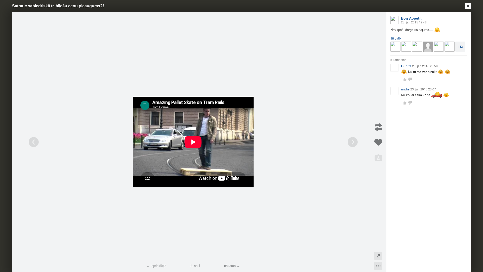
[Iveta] (417, 47)
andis (405, 89)
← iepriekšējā (156, 266)
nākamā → (232, 266)
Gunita (406, 65)
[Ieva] (395, 47)
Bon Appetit (411, 18)
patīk (395, 38)
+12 (460, 46)
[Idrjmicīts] (406, 47)
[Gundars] (439, 47)
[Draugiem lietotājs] (428, 47)
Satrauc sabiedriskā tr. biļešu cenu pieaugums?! (58, 6)
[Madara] (450, 47)
